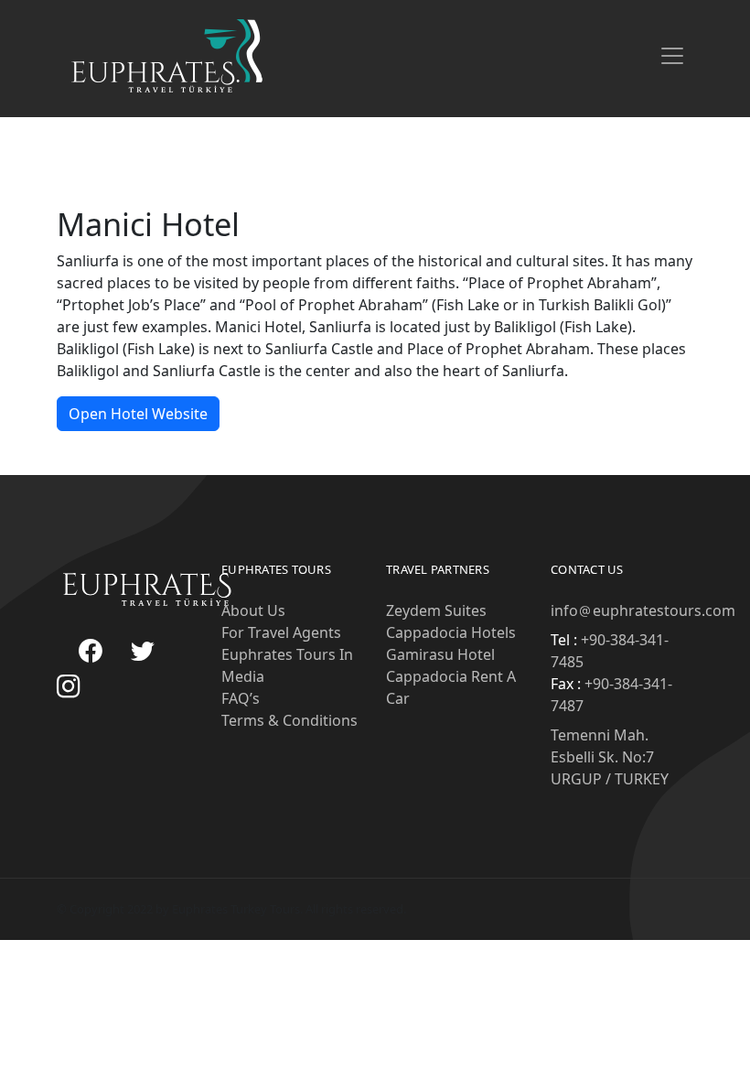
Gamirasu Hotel (440, 654)
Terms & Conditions (289, 720)
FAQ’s (240, 698)
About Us (253, 610)
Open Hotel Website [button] (138, 414)
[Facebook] (90, 652)
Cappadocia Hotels (451, 632)
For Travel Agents (281, 632)
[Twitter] (143, 652)
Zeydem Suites (436, 610)
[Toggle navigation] (672, 56)
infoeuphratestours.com (643, 610)
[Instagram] (68, 688)
